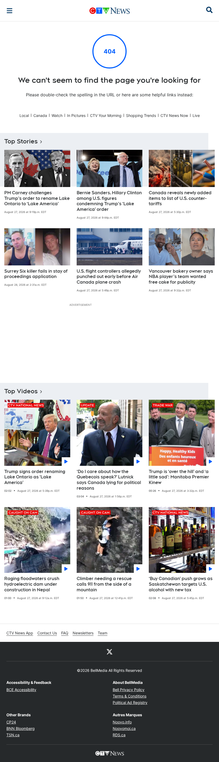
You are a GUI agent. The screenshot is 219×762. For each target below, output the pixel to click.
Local (24, 115)
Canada (40, 115)
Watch (57, 115)
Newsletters (83, 633)
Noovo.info (122, 722)
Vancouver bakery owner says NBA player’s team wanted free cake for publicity (181, 277)
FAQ (64, 633)
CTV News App (19, 633)
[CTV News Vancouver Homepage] (109, 10)
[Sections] (9, 10)
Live (196, 115)
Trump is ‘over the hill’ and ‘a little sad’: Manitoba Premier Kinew (179, 477)
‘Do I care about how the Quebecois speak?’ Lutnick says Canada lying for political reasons (109, 480)
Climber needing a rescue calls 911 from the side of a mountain (104, 584)
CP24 (11, 722)
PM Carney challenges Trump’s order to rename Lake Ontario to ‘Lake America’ (37, 198)
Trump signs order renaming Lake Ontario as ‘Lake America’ (34, 477)
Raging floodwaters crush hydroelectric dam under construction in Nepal (31, 584)
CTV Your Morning (106, 115)
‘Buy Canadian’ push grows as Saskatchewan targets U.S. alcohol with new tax (181, 584)
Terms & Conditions (129, 696)
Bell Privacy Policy (128, 689)
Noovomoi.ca (124, 728)
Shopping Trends (141, 115)
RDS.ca (119, 735)
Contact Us (47, 633)
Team (102, 633)
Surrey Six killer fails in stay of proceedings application (36, 274)
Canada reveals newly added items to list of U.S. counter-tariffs (180, 198)
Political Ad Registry (130, 702)
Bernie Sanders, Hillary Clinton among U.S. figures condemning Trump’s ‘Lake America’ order (109, 201)
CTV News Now (174, 115)
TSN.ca (12, 735)
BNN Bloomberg (20, 728)
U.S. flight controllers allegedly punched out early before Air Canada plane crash (109, 277)
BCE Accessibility (21, 689)
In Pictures (76, 115)
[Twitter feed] (109, 651)
